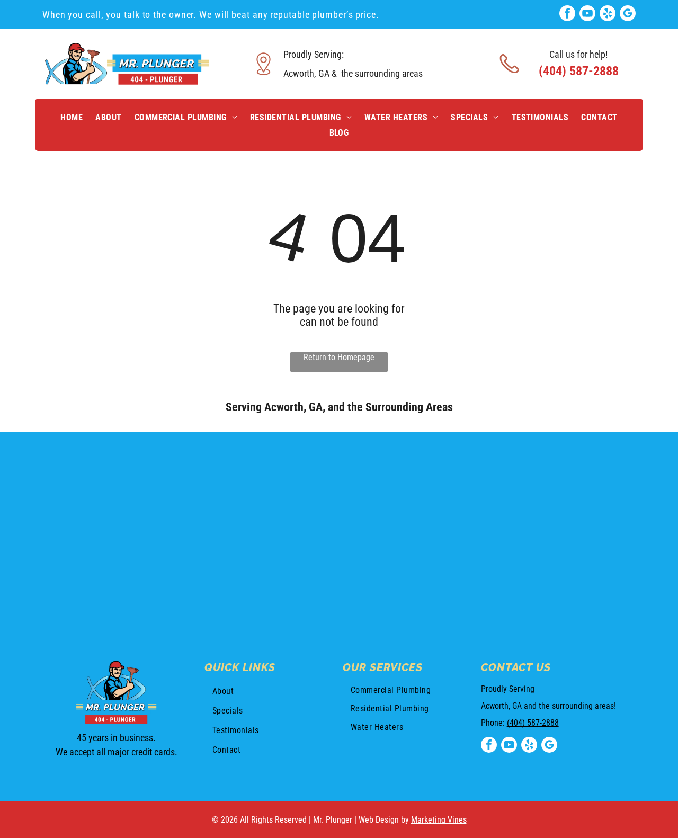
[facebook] (567, 14)
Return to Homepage (339, 357)
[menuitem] (71, 116)
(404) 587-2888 (533, 723)
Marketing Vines (439, 820)
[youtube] (587, 14)
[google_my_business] (628, 14)
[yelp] (607, 14)
